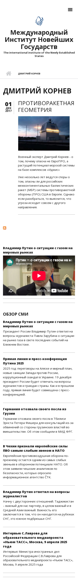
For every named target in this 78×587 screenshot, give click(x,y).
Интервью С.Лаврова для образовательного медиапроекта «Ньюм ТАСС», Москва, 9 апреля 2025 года (35, 540)
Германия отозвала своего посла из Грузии (34, 411)
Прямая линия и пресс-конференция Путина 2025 (35, 361)
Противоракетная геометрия (46, 106)
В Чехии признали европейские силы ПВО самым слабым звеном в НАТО (35, 448)
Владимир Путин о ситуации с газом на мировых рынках (38, 250)
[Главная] (39, 21)
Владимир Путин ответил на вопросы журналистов (36, 494)
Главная (8, 74)
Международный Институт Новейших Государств (39, 39)
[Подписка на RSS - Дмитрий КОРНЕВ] (39, 228)
